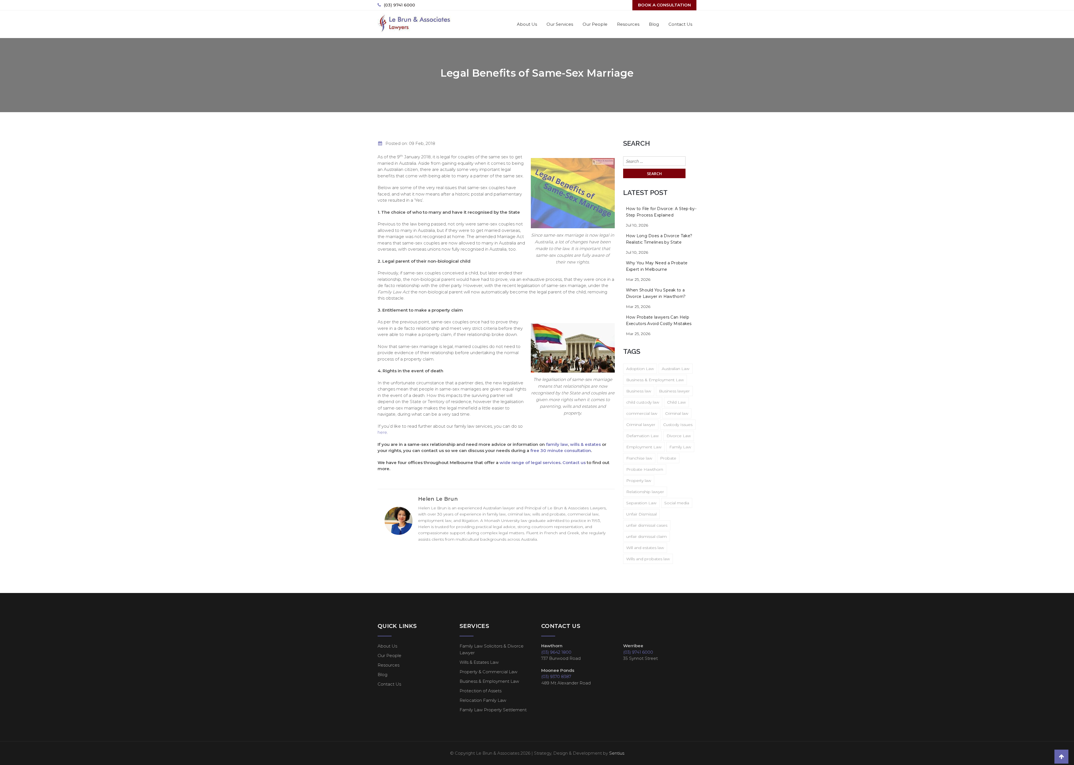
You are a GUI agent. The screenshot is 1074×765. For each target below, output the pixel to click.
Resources (628, 24)
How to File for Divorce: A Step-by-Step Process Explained (661, 212)
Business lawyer (674, 391)
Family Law (680, 446)
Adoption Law (640, 368)
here (382, 432)
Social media (676, 502)
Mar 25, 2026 (638, 279)
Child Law (676, 402)
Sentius (616, 753)
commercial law (641, 413)
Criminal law (676, 413)
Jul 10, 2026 (637, 225)
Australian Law (675, 368)
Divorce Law (678, 435)
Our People (595, 24)
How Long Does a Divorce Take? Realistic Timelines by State (659, 239)
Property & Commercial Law (488, 671)
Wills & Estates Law (479, 662)
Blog (654, 24)
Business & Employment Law (655, 379)
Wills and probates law (648, 558)
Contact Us (680, 24)
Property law (638, 480)
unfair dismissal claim (646, 536)
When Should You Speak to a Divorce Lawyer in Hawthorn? (656, 293)
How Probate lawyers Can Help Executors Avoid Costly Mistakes (659, 320)
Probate (668, 458)
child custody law (642, 402)
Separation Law (641, 502)
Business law (638, 391)
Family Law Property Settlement (493, 709)
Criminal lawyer (640, 424)
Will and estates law (645, 547)
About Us (527, 24)
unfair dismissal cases (646, 525)
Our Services (560, 24)
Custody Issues (678, 424)
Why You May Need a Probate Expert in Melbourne (657, 266)
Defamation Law (642, 435)
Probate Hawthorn (644, 469)
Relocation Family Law (483, 700)
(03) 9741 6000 (399, 5)
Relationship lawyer (645, 491)
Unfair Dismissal (641, 514)
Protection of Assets (480, 690)
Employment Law (643, 446)
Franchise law (639, 458)
